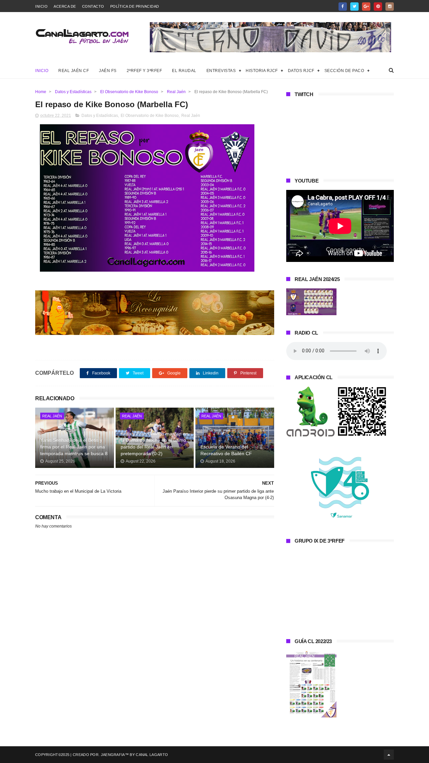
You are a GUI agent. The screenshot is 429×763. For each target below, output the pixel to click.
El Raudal (184, 70)
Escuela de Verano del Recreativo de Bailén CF (226, 450)
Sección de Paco (344, 70)
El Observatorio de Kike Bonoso (129, 91)
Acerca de (65, 6)
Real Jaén (176, 91)
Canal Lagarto (152, 755)
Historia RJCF (262, 70)
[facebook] (343, 6)
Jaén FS (108, 70)
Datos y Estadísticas (73, 91)
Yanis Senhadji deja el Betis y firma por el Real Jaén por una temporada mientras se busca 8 (74, 446)
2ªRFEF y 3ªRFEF (144, 70)
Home (40, 91)
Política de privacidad (134, 6)
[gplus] (366, 6)
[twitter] (354, 6)
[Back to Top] (389, 755)
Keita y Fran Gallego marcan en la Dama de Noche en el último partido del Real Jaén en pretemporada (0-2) (154, 443)
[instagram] (389, 6)
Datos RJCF (301, 70)
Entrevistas (221, 70)
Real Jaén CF (73, 70)
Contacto (93, 6)
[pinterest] (378, 6)
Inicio (41, 6)
